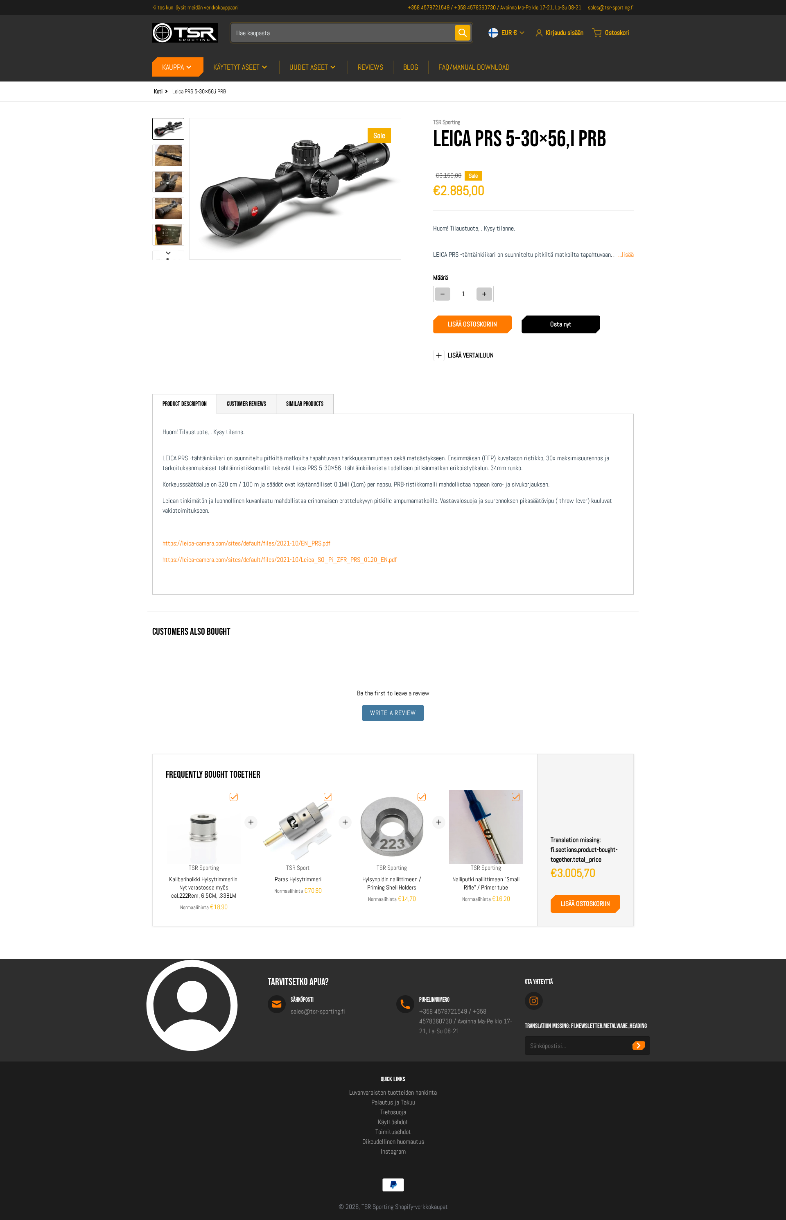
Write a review (393, 712)
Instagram (393, 1151)
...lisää (626, 254)
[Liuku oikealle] (396, 188)
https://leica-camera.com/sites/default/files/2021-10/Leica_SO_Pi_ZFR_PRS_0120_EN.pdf (280, 559)
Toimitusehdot (393, 1131)
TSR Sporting (377, 1206)
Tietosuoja (393, 1112)
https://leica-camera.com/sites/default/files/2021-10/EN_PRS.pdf (246, 543)
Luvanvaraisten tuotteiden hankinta (393, 1092)
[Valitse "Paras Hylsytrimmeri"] (328, 797)
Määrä (440, 277)
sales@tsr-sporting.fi (611, 7)
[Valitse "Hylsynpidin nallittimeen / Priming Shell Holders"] (422, 797)
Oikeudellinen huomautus (393, 1141)
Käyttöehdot (393, 1122)
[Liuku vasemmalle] (194, 188)
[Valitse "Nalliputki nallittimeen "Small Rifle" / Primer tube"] (516, 797)
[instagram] (534, 1001)
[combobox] (351, 32)
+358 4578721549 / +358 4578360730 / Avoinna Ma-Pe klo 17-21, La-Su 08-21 (494, 7)
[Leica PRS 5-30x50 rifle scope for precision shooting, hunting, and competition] (168, 129)
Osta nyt (560, 324)
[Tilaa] (638, 1045)
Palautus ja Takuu (393, 1102)
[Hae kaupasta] (462, 33)
